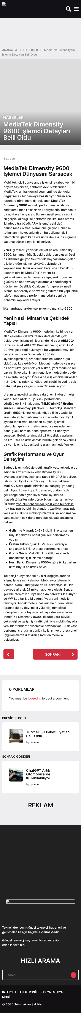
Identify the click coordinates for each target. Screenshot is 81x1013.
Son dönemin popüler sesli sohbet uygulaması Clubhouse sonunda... (23, 875)
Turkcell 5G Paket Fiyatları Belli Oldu (48, 734)
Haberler (13, 117)
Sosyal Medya (52, 992)
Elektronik (29, 992)
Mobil (6, 997)
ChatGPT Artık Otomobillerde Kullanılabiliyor (38, 774)
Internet (9, 992)
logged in (34, 698)
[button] (68, 9)
